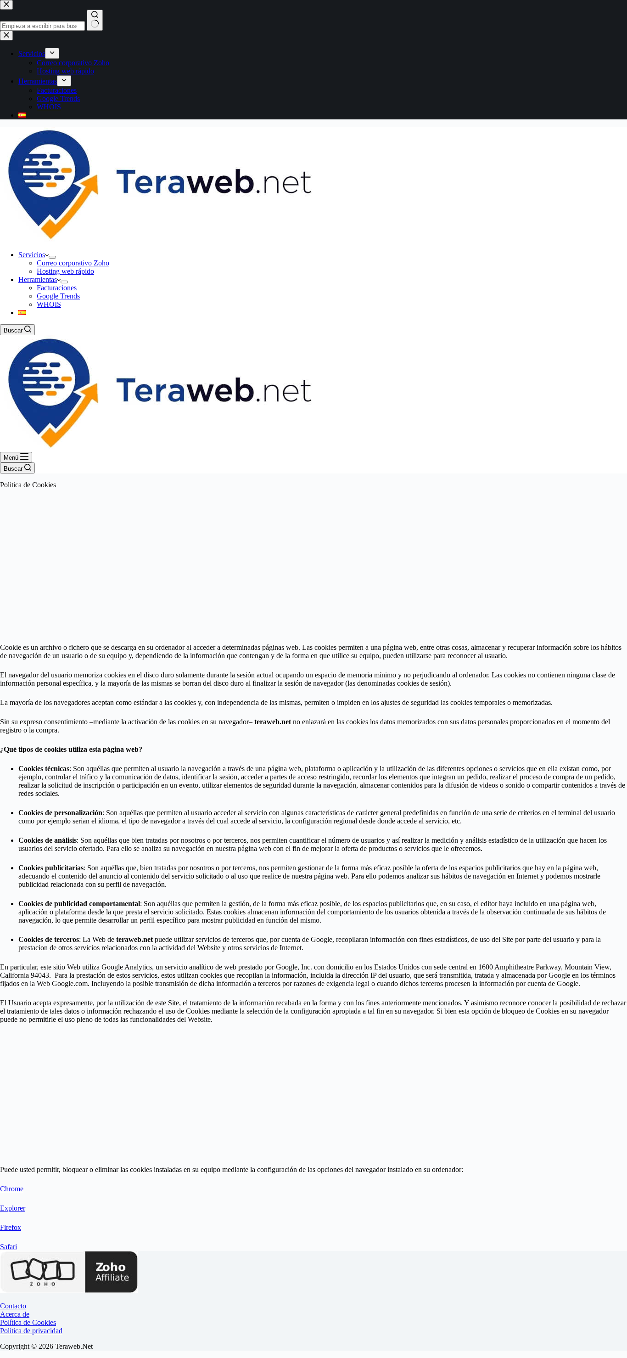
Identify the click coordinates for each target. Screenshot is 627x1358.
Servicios (31, 255)
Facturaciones (57, 288)
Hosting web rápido (65, 271)
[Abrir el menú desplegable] (52, 257)
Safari (8, 1247)
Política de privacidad (31, 1331)
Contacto (13, 1306)
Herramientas (37, 279)
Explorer (12, 1208)
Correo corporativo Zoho (73, 263)
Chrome (11, 1189)
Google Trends (58, 296)
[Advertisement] (313, 560)
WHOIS (49, 304)
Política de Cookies (28, 1322)
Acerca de (14, 1314)
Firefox (10, 1227)
